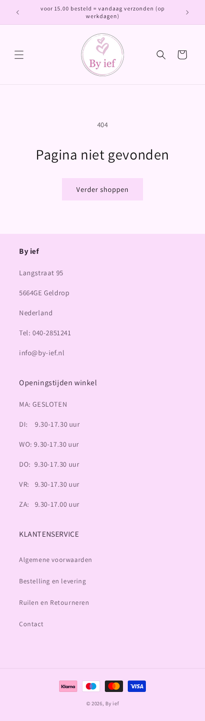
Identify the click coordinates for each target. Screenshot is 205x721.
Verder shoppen (102, 189)
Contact (31, 624)
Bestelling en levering (52, 581)
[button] (19, 54)
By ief (112, 703)
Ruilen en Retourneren (54, 602)
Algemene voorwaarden (55, 559)
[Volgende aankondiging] (187, 12)
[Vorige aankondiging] (17, 12)
